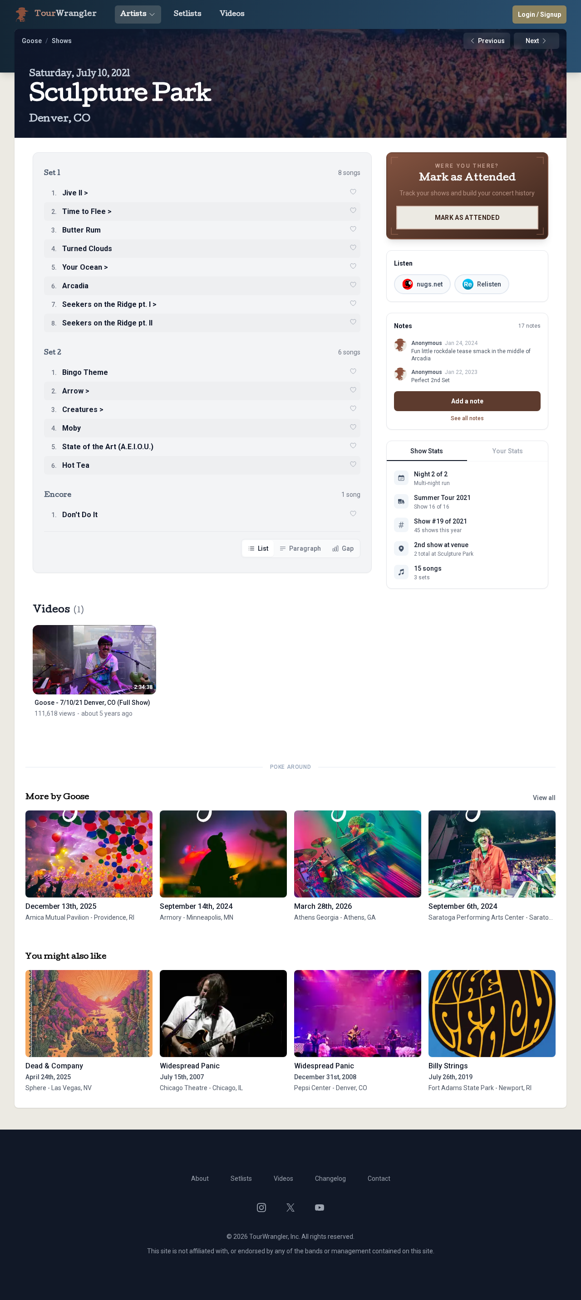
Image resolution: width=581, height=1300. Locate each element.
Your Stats (507, 451)
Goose (32, 40)
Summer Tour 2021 (442, 497)
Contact (379, 1178)
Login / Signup (539, 14)
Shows (62, 40)
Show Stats (426, 451)
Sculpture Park (120, 96)
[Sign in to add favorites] (353, 191)
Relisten (489, 284)
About (200, 1178)
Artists (133, 14)
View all (544, 797)
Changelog (330, 1178)
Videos (232, 14)
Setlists (188, 14)
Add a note (467, 401)
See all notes (467, 418)
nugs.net (430, 284)
